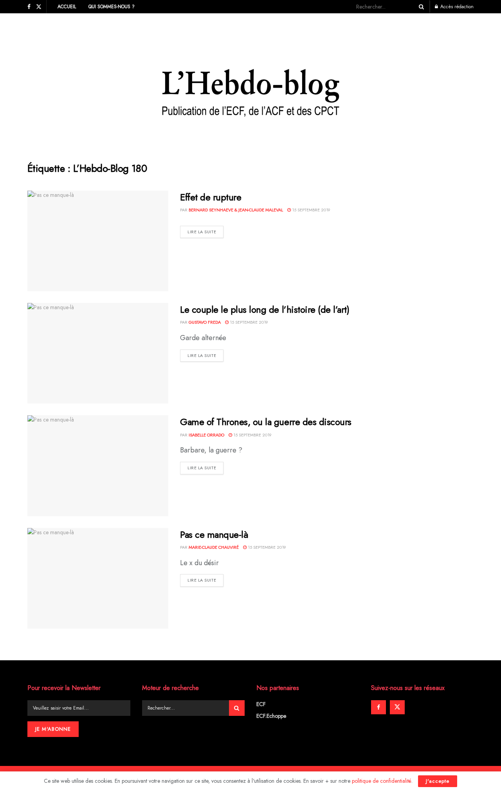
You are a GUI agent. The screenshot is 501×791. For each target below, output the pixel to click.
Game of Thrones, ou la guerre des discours (265, 422)
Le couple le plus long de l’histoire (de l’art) (264, 309)
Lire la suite (205, 231)
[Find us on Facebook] (29, 7)
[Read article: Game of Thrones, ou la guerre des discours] (97, 465)
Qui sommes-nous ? (111, 6)
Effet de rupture (210, 197)
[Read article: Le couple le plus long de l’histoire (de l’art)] (97, 353)
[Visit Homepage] (251, 82)
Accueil (67, 6)
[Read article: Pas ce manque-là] (97, 578)
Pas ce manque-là (214, 534)
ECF (261, 704)
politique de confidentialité (381, 781)
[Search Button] (420, 6)
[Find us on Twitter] (38, 7)
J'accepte (437, 781)
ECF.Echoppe (271, 716)
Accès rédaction (456, 6)
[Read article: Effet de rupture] (97, 241)
